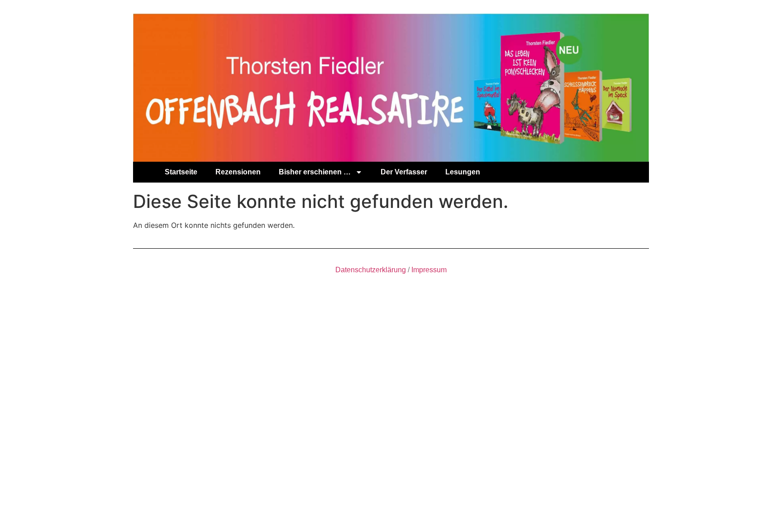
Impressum (429, 270)
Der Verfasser (404, 172)
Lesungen (462, 172)
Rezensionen (238, 172)
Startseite (181, 172)
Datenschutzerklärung (370, 270)
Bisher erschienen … (315, 172)
